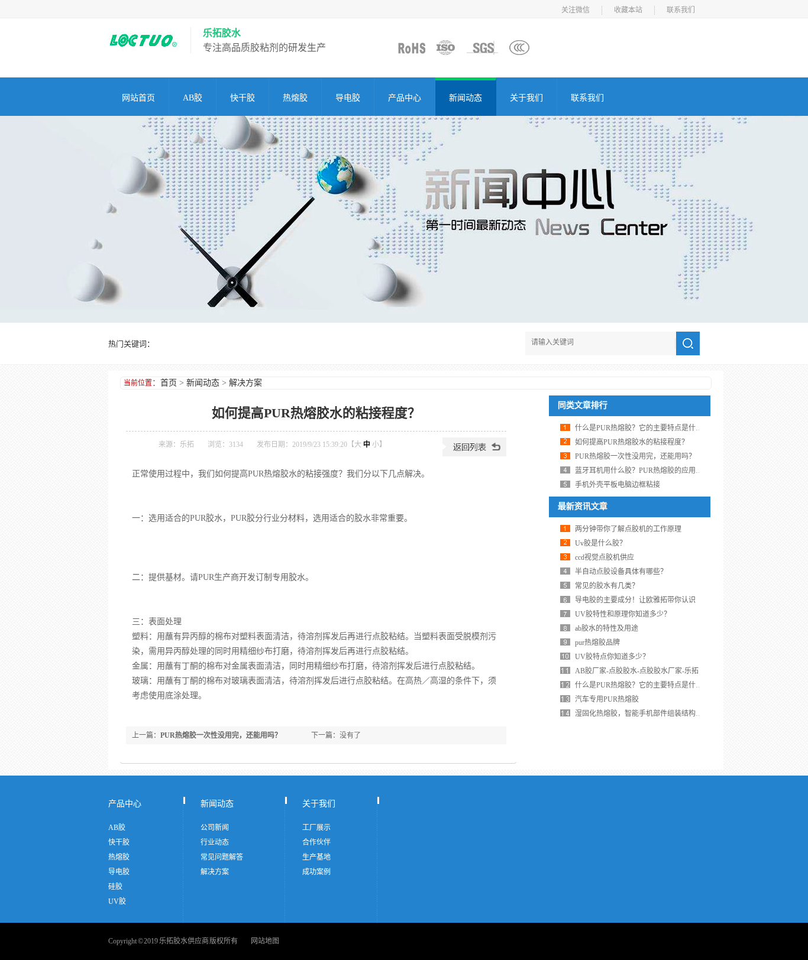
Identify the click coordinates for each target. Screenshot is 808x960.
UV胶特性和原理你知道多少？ (623, 614)
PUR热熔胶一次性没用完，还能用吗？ (221, 735)
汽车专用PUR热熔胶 (607, 699)
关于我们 (526, 97)
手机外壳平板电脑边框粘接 (617, 485)
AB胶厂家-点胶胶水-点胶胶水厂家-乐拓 (637, 671)
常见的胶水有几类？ (607, 586)
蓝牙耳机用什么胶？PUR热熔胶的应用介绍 (642, 470)
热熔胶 (295, 97)
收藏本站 (628, 10)
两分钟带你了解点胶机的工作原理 (628, 529)
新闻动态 (465, 97)
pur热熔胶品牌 (597, 642)
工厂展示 (316, 827)
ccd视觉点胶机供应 (604, 557)
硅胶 (115, 887)
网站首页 (138, 97)
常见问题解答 (222, 857)
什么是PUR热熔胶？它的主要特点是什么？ (642, 428)
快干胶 (242, 97)
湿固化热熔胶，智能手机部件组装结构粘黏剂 (646, 713)
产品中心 (404, 97)
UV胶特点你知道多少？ (612, 657)
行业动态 (215, 842)
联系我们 (681, 10)
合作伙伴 (316, 842)
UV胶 (117, 901)
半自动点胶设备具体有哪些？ (621, 571)
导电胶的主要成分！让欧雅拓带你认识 (635, 600)
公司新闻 (215, 827)
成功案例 (316, 872)
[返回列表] (474, 454)
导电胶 (347, 97)
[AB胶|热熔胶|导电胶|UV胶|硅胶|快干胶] (143, 56)
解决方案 (245, 382)
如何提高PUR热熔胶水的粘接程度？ (632, 442)
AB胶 (192, 97)
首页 (168, 382)
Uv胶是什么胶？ (600, 543)
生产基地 (316, 857)
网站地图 (265, 941)
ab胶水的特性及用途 (606, 628)
